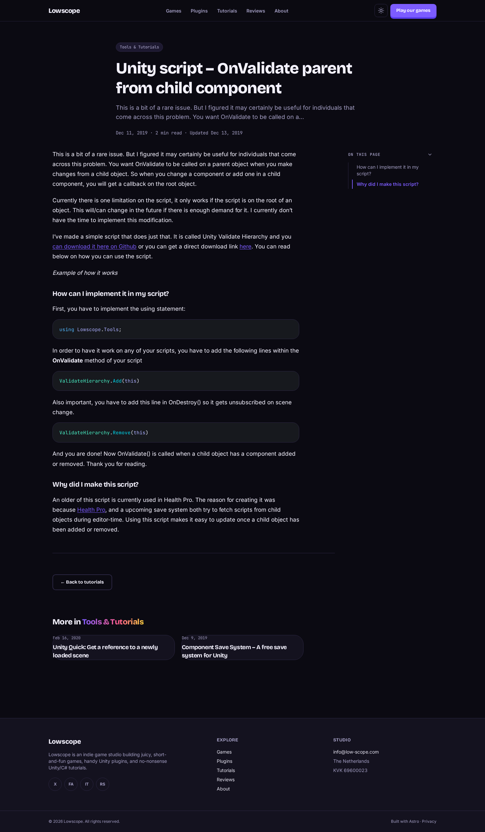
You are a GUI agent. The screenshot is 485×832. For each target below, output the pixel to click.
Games (173, 11)
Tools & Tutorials (139, 47)
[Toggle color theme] (381, 10)
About (281, 11)
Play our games (413, 10)
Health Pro (91, 509)
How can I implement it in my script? (388, 170)
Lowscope (64, 10)
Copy (287, 327)
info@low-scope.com (356, 752)
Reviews (255, 11)
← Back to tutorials (82, 582)
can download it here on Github (94, 246)
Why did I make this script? (388, 184)
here (245, 246)
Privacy (429, 821)
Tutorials (227, 11)
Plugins (199, 11)
